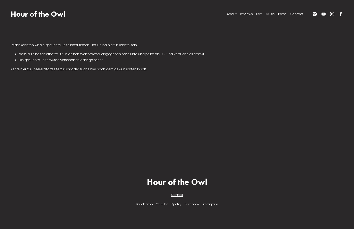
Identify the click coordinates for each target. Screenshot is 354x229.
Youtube (162, 204)
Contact (296, 14)
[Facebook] (340, 14)
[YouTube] (323, 14)
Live (259, 14)
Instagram (210, 204)
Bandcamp (144, 204)
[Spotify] (314, 14)
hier (23, 69)
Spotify (176, 204)
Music (270, 14)
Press (282, 14)
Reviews (246, 14)
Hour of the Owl (38, 14)
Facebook (192, 204)
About (232, 14)
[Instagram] (332, 14)
